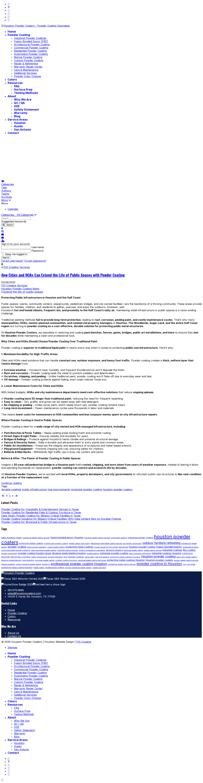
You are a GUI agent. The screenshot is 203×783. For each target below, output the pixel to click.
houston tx (46, 564)
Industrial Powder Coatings (30, 38)
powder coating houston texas (34, 553)
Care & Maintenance (26, 69)
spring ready (89, 557)
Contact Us (14, 636)
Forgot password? (35, 260)
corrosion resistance (55, 557)
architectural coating (54, 567)
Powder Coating (19, 35)
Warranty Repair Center (28, 66)
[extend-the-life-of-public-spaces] (22, 291)
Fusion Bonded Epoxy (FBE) (31, 41)
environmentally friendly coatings (15, 550)
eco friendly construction (132, 543)
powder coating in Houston (159, 564)
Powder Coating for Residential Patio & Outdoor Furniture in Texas (41, 512)
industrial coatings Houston (166, 553)
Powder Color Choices (27, 76)
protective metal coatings (79, 546)
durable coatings (11, 489)
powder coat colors (99, 568)
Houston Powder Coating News (20, 288)
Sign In (6, 257)
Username (37, 247)
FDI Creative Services (14, 285)
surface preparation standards (92, 550)
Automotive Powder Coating (31, 54)
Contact (13, 133)
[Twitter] (9, 7)
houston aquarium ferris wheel (106, 547)
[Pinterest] (9, 10)
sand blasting (28, 560)
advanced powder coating (133, 550)
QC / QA (19, 103)
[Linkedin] (9, 16)
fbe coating (189, 550)
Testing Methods (26, 93)
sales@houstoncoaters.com (24, 593)
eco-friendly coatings (74, 557)
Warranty (20, 113)
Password (37, 250)
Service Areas (18, 119)
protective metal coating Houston (17, 567)
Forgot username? (12, 260)
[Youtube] (9, 13)
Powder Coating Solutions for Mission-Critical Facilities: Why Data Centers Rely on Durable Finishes (61, 518)
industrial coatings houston (67, 550)
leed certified (123, 547)
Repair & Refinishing (26, 63)
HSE (17, 106)
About (12, 96)
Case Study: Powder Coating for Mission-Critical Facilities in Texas (41, 515)
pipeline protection (8, 564)
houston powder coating (142, 546)
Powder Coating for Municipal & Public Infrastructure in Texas (38, 522)
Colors (12, 79)
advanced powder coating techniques (92, 560)
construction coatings (119, 538)
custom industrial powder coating (28, 564)
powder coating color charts (79, 543)
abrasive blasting (114, 550)
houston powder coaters (117, 489)
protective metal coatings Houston (126, 560)
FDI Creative (83, 641)
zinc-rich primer (189, 564)
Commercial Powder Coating (31, 47)
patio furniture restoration (37, 547)
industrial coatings (172, 550)
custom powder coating (56, 547)
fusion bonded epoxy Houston (66, 537)
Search (9, 225)
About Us (13, 632)
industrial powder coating (140, 537)
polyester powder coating (114, 553)
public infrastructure (34, 489)
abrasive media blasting (11, 560)
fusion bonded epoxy (169, 546)
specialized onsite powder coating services (106, 543)
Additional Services (25, 73)
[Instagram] (9, 20)
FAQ (16, 86)
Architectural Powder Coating (32, 44)
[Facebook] (9, 4)
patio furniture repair (11, 537)
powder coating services (153, 550)
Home (12, 31)
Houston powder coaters (159, 560)
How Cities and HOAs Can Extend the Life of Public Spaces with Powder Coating (63, 275)
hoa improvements (59, 489)
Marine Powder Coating (28, 57)
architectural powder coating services (122, 564)
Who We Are (22, 99)
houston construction (9, 553)
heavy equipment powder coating (43, 550)
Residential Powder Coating (30, 50)
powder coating (17, 546)
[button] (101, 200)
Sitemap (12, 647)
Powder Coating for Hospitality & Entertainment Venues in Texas (40, 509)
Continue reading (11, 483)
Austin (18, 126)
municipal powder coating (86, 489)
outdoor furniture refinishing (161, 543)
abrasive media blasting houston (69, 553)
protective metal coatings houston (125, 557)
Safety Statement (26, 109)
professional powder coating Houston (79, 564)
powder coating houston (66, 560)
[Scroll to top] (2, 780)
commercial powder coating (56, 543)
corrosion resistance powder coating (78, 568)
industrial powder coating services (97, 538)
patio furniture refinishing (140, 553)
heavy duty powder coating (186, 557)
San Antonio (22, 129)
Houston (20, 123)
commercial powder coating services (36, 538)
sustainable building (190, 547)
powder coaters (38, 568)
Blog (17, 116)
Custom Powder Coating (28, 60)
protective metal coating (31, 543)
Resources (15, 83)
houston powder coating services (186, 560)
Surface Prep (23, 89)
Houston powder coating (158, 556)
